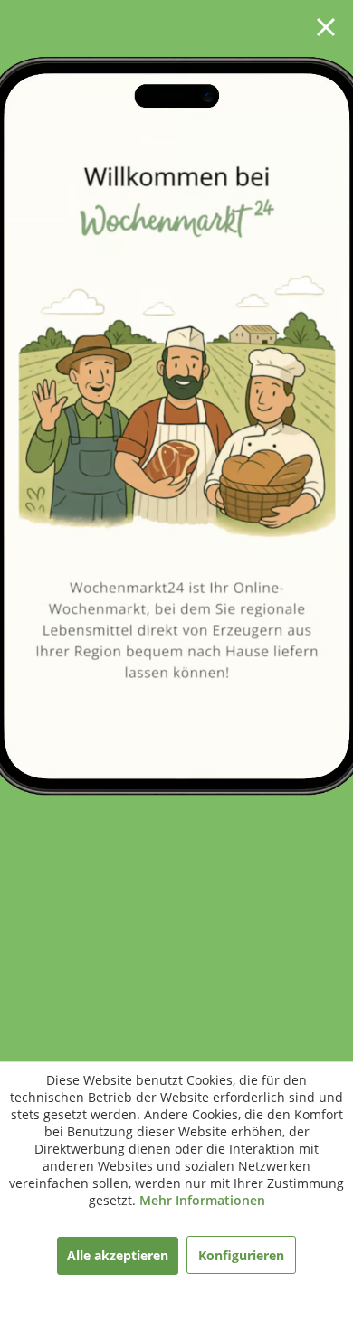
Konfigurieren (241, 1255)
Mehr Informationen (202, 1200)
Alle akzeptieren (117, 1255)
